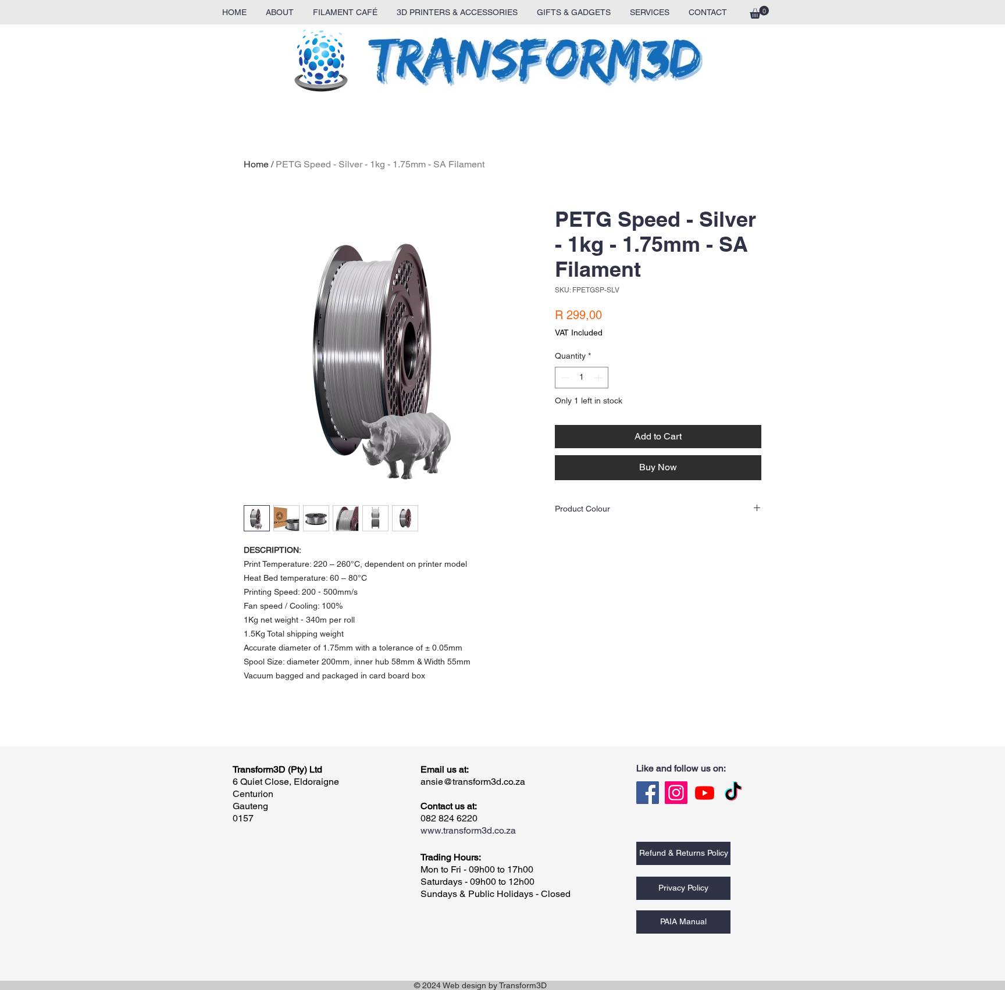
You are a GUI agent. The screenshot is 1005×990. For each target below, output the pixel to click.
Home (256, 164)
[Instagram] (676, 792)
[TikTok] (733, 792)
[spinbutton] (581, 377)
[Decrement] (564, 377)
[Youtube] (704, 792)
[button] (759, 12)
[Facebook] (647, 792)
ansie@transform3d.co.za (472, 781)
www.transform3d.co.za (468, 830)
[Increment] (599, 377)
